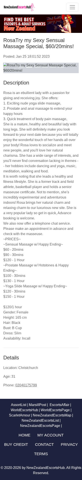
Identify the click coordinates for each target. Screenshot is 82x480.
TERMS (41, 454)
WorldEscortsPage (55, 410)
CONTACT (44, 444)
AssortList (18, 405)
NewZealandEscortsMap (52, 415)
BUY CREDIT (16, 444)
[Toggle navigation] (72, 7)
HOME (24, 435)
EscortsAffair (59, 405)
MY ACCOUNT (50, 435)
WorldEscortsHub (24, 410)
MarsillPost (37, 405)
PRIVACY (69, 444)
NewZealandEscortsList (40, 420)
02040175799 (26, 385)
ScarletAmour (19, 415)
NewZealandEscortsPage (40, 426)
